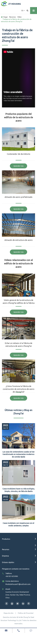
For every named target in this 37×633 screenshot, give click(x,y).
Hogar (5, 17)
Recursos (12, 17)
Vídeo (19, 17)
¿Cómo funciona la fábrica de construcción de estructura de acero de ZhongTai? (18, 389)
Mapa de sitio (8, 613)
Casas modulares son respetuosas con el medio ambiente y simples (18, 524)
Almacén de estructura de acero (18, 240)
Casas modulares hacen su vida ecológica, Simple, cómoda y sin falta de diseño (18, 490)
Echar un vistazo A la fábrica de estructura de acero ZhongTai (18, 344)
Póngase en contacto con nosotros (15, 569)
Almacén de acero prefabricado (18, 197)
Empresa (5, 556)
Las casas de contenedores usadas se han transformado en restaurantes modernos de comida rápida (18, 454)
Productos (6, 539)
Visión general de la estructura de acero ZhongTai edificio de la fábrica (18, 301)
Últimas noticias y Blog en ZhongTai (18, 412)
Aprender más (19, 166)
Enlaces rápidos (8, 562)
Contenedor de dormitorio (18, 154)
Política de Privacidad (25, 613)
